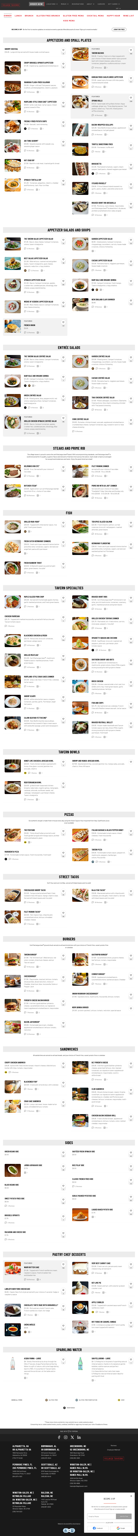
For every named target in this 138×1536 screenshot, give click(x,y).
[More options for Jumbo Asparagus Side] (63, 1166)
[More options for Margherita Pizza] (63, 852)
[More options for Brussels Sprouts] (63, 1216)
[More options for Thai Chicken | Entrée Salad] (131, 398)
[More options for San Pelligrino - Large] (131, 1359)
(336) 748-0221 (17, 1511)
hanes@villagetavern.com (78, 1486)
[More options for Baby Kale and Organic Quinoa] (131, 281)
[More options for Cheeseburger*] (63, 977)
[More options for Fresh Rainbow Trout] (63, 564)
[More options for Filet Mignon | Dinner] (131, 467)
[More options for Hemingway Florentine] (131, 544)
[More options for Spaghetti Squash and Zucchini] (131, 639)
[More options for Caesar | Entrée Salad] (131, 379)
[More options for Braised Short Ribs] (131, 597)
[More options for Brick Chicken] (131, 682)
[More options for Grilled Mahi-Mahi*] (63, 522)
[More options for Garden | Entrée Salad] (131, 357)
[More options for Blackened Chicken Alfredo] (63, 636)
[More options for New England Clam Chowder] (131, 300)
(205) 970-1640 (46, 1458)
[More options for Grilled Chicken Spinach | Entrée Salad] (63, 418)
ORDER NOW (36, 4)
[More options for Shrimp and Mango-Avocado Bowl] (131, 761)
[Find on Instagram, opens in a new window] (65, 1437)
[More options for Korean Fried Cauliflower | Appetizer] (131, 78)
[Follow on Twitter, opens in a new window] (72, 1437)
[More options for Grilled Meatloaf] (63, 656)
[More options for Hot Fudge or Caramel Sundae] (131, 1322)
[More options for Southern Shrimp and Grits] (131, 660)
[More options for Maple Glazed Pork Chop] (63, 597)
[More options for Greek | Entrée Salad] (63, 396)
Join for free (119, 29)
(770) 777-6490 (18, 1458)
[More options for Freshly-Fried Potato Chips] (63, 122)
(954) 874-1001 (17, 1476)
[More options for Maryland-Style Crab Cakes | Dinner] (63, 677)
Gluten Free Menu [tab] (73, 15)
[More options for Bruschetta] (131, 164)
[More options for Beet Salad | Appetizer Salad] (63, 259)
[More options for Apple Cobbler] (131, 1303)
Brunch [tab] (29, 15)
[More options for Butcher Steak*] (63, 486)
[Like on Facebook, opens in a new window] (59, 1437)
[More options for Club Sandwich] (131, 1090)
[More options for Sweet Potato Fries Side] (63, 1199)
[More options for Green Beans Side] (63, 1152)
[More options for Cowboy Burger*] (131, 975)
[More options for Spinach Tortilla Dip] (63, 181)
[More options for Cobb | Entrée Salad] (131, 420)
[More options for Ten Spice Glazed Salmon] (131, 522)
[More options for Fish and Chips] (131, 704)
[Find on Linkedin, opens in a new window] (79, 1437)
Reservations (78, 4)
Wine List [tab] (128, 15)
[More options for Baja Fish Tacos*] (131, 891)
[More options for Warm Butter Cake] (63, 1264)
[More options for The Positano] (63, 831)
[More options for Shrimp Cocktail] (63, 50)
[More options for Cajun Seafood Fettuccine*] (63, 718)
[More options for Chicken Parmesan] (63, 617)
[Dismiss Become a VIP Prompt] (131, 1496)
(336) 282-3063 (75, 1458)
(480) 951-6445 (46, 1476)
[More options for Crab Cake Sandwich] (63, 1102)
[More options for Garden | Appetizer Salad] (131, 239)
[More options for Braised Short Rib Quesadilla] (131, 203)
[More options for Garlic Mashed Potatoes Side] (131, 1196)
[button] (52, 4)
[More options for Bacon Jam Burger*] (63, 1023)
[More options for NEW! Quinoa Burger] (131, 1008)
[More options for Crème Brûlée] (63, 1325)
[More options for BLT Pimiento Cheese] (131, 1063)
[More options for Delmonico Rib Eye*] (63, 467)
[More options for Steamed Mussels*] (131, 184)
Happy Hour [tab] (113, 15)
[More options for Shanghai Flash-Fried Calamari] (63, 83)
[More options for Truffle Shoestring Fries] (131, 145)
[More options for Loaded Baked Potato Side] (131, 1210)
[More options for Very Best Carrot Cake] (131, 1264)
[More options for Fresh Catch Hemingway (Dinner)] (63, 542)
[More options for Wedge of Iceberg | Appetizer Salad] (63, 302)
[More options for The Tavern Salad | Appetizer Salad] (63, 239)
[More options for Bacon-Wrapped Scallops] (131, 125)
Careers (101, 4)
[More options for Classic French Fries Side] (131, 1180)
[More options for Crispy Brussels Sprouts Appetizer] (63, 63)
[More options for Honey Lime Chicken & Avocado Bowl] (63, 761)
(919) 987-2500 (46, 1507)
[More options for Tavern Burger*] (63, 955)
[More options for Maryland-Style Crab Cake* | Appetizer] (63, 102)
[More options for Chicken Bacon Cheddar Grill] (131, 1116)
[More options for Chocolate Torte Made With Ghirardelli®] (63, 1306)
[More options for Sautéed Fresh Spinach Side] (131, 1152)
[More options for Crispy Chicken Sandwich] (63, 1063)
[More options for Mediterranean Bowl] (63, 783)
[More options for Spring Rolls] (131, 97)
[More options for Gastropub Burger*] (131, 955)
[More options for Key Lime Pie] (131, 1283)
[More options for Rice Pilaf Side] (131, 1166)
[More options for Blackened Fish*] (63, 1082)
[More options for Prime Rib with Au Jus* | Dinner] (131, 486)
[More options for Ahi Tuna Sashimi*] (63, 141)
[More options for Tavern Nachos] (131, 50)
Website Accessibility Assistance (69, 1524)
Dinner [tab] (8, 15)
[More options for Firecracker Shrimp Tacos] (63, 891)
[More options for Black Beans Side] (63, 1185)
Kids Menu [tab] (69, 20)
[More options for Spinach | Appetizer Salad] (63, 281)
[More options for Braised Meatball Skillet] (131, 723)
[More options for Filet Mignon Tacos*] (63, 912)
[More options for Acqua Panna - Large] (63, 1359)
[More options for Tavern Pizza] (131, 850)
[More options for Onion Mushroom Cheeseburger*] (131, 994)
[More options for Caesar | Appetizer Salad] (131, 261)
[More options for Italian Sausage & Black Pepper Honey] (131, 831)
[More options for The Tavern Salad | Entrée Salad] (63, 357)
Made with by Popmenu (40, 1431)
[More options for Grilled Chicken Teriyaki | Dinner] (131, 619)
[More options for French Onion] (63, 322)
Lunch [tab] (18, 15)
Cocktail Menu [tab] (95, 15)
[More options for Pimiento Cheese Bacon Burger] (63, 1001)
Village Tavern (113, 1458)
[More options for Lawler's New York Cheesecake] (63, 1290)
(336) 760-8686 (75, 1483)
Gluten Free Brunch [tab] (48, 15)
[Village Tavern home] (11, 5)
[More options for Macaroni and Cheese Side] (63, 1233)
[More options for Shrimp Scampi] (63, 697)
